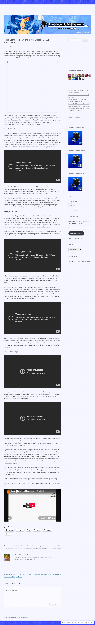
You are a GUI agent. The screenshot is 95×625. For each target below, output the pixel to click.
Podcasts (58, 11)
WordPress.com (72, 210)
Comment (54, 604)
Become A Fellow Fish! (76, 233)
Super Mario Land (16, 548)
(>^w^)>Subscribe (73, 216)
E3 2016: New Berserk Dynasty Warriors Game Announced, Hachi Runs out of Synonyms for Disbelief (79, 108)
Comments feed (72, 208)
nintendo (51, 546)
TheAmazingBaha (55, 548)
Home (5, 11)
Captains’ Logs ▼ (16, 11)
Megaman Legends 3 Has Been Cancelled (47, 574)
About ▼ (78, 11)
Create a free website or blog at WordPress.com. (16, 617)
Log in (70, 203)
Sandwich (57, 546)
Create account (72, 201)
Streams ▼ (68, 11)
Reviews (27, 11)
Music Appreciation (39, 11)
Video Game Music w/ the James (27, 546)
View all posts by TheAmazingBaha (25, 559)
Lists (50, 11)
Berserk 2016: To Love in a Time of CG (78, 104)
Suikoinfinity (7, 548)
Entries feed (71, 205)
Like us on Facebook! (74, 117)
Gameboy (45, 546)
